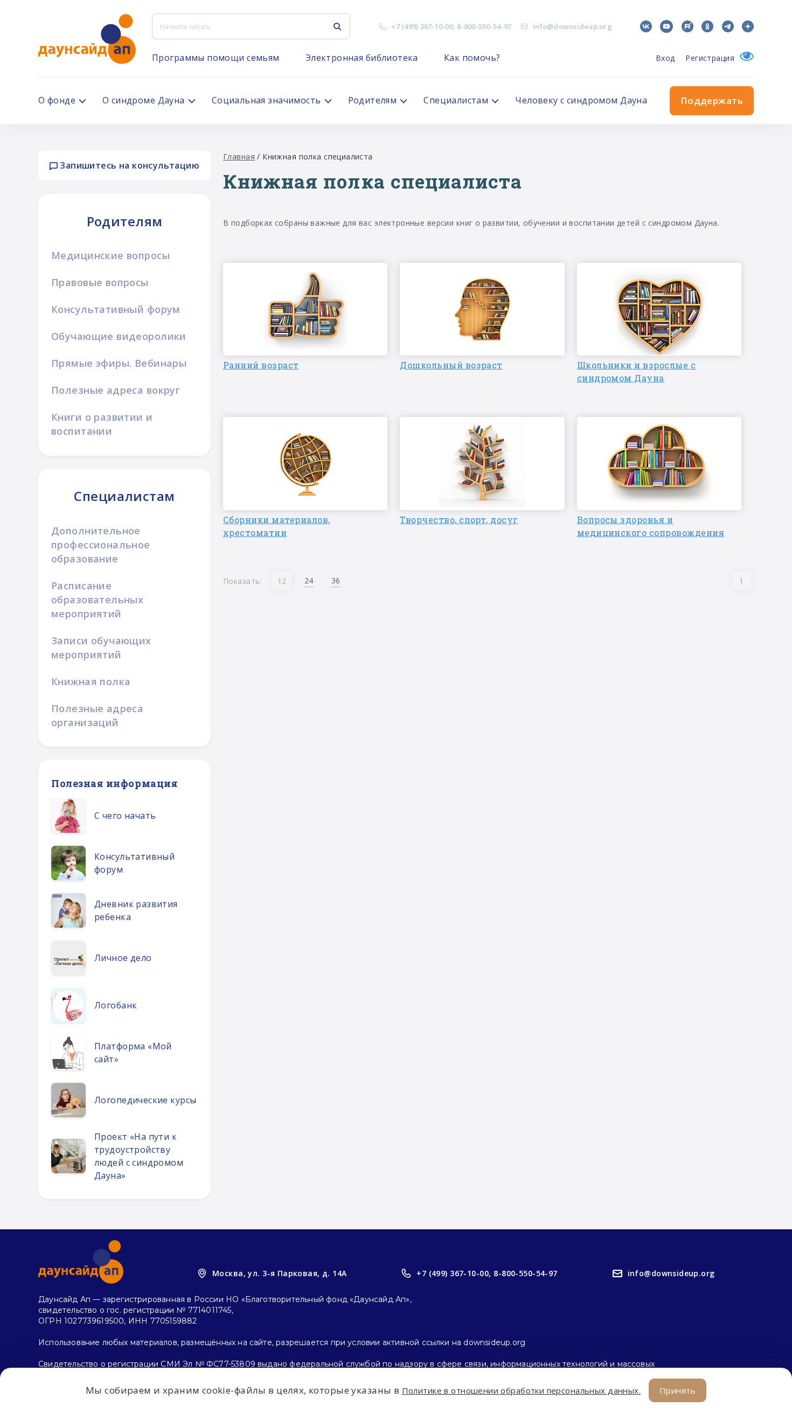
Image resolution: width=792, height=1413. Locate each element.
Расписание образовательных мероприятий (97, 599)
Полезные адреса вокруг (115, 390)
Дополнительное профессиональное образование (100, 544)
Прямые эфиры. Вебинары (118, 363)
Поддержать (711, 100)
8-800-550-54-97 (484, 26)
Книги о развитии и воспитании (102, 423)
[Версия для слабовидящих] (744, 58)
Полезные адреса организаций (97, 715)
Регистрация (709, 58)
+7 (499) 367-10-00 (422, 26)
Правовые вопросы (100, 282)
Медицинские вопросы (110, 255)
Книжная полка (90, 681)
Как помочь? (472, 58)
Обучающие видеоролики (118, 336)
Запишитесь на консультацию (128, 165)
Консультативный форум (115, 309)
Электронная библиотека (361, 58)
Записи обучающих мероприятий (101, 647)
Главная (239, 156)
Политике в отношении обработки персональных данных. (521, 1390)
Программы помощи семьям (216, 58)
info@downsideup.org (572, 26)
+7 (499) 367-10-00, (453, 1273)
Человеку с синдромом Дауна (581, 100)
